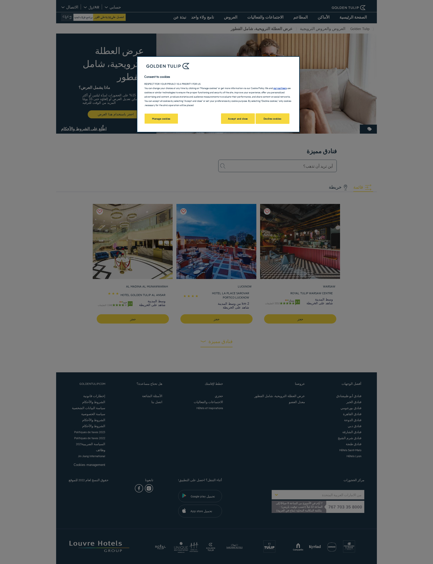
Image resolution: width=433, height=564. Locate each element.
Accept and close (238, 118)
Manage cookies (161, 118)
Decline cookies (272, 118)
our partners (280, 88)
